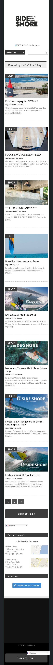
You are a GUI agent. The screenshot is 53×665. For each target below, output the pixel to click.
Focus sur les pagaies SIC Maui (21, 101)
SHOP (11, 129)
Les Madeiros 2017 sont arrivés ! (22, 474)
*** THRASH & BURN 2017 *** (21, 208)
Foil (10, 235)
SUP (10, 75)
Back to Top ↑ (26, 513)
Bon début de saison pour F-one (22, 261)
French (11, 525)
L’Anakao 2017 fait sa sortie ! (20, 314)
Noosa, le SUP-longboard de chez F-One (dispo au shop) (24, 423)
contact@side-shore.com (26, 541)
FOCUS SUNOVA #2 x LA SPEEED (23, 154)
